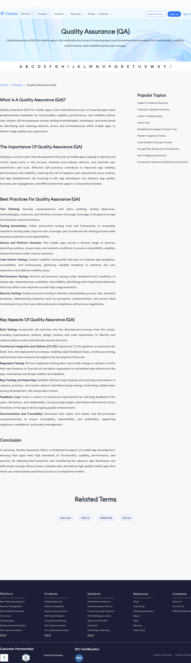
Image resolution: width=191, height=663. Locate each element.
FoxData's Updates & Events (153, 109)
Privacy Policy (183, 654)
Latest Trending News (149, 116)
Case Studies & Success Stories (154, 142)
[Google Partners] (4, 658)
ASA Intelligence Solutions (152, 155)
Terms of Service (162, 654)
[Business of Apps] (26, 658)
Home (4, 85)
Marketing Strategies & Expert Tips (157, 129)
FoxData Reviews (53, 655)
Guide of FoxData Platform (152, 102)
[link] (4, 84)
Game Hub (143, 122)
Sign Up (174, 14)
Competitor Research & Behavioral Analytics (162, 161)
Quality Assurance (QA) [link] (41, 84)
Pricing (91, 14)
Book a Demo (155, 14)
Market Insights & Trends (151, 135)
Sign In (187, 14)
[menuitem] (27, 14)
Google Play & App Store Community (158, 148)
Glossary (17, 85)
